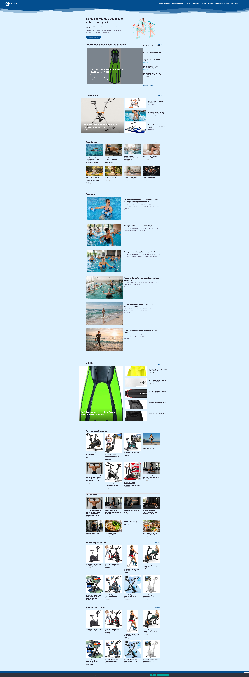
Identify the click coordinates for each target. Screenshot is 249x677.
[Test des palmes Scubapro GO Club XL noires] (136, 404)
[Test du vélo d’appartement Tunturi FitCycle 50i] (94, 553)
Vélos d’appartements (164, 3)
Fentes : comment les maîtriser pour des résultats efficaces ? (151, 477)
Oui (151, 675)
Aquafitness (196, 3)
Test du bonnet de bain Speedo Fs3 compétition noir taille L (157, 381)
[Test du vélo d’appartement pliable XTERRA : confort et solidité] (132, 556)
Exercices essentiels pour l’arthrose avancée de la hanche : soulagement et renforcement (93, 180)
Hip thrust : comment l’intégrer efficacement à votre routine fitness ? (150, 512)
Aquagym (204, 3)
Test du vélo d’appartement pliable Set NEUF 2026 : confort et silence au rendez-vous (93, 597)
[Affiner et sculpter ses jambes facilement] (151, 170)
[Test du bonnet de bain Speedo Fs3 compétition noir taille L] (136, 382)
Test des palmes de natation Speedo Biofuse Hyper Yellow (158, 370)
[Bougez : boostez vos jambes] (113, 170)
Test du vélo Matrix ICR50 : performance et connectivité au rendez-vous (151, 59)
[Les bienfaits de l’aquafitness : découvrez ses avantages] (132, 149)
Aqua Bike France (15, 3)
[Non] (247, 675)
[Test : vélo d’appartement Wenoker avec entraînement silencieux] (113, 553)
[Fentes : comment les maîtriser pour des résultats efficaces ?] (151, 468)
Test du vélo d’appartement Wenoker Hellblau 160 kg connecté (131, 454)
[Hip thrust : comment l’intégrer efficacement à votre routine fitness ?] (151, 503)
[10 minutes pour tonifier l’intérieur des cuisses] (132, 170)
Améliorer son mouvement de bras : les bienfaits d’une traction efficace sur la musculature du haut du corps (93, 479)
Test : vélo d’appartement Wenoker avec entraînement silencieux (113, 566)
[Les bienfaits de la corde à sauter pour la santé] (151, 439)
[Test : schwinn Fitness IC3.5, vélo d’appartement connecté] (113, 472)
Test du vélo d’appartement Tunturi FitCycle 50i (93, 565)
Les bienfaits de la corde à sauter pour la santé (150, 447)
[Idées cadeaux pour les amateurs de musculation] (94, 525)
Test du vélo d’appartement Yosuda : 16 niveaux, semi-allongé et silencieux (150, 566)
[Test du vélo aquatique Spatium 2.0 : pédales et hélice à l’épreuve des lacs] (135, 127)
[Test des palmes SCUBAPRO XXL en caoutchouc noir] (136, 416)
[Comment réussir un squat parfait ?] (132, 503)
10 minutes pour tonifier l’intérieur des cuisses (130, 178)
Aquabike (188, 3)
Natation (210, 3)
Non (155, 675)
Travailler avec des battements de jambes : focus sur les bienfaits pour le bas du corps (112, 160)
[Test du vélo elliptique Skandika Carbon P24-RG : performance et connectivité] (113, 443)
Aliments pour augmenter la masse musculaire (112, 534)
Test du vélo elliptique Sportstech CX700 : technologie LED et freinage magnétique (132, 484)
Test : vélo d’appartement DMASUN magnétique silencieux (112, 596)
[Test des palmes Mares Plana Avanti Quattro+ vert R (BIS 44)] (101, 393)
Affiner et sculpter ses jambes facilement (149, 178)
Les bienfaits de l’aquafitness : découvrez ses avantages (131, 157)
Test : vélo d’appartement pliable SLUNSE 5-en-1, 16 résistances (131, 596)
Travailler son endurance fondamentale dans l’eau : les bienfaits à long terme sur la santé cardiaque (93, 160)
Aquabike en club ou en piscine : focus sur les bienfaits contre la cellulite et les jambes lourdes (156, 114)
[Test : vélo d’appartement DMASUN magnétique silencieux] (113, 584)
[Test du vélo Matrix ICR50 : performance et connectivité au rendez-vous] (94, 442)
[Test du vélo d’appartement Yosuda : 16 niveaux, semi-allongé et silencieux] (151, 554)
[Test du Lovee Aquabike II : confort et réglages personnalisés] (102, 115)
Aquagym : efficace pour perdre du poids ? (139, 226)
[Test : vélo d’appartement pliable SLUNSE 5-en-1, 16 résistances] (132, 584)
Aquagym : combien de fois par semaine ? (139, 252)
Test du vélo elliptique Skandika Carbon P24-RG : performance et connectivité (152, 75)
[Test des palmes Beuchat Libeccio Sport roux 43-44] (136, 393)
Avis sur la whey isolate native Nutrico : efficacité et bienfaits (131, 523)
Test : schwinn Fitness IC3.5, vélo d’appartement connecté (112, 485)
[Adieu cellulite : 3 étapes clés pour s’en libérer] (151, 149)
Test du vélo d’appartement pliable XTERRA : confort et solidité (131, 571)
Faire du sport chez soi (178, 3)
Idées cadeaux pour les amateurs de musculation (93, 534)
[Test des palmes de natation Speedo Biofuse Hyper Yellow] (136, 371)
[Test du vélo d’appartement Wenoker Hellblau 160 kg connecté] (132, 442)
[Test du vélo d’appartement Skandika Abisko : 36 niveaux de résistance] (151, 584)
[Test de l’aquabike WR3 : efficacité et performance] (135, 103)
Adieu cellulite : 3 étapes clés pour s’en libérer (150, 157)
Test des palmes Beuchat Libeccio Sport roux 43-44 (157, 392)
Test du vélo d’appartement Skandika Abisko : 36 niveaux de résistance (150, 596)
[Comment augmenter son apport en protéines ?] (151, 525)
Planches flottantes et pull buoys (224, 3)
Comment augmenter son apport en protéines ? (150, 534)
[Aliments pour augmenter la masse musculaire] (113, 525)
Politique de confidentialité (163, 675)
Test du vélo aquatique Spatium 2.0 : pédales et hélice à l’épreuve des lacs (156, 126)
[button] (243, 4)
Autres (236, 3)
